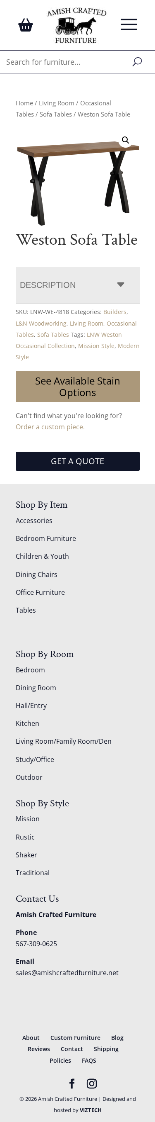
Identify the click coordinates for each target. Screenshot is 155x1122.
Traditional (33, 872)
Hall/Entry (31, 705)
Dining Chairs (36, 574)
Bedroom (30, 669)
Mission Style (96, 346)
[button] (125, 140)
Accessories (34, 520)
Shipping (106, 1049)
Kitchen (27, 723)
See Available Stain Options (77, 386)
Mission (28, 818)
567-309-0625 (36, 943)
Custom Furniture (75, 1038)
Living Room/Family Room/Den (64, 741)
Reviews (39, 1049)
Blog (117, 1038)
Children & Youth (42, 556)
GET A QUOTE (77, 461)
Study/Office (35, 759)
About (31, 1038)
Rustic (25, 837)
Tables (26, 610)
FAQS (89, 1060)
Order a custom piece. (50, 426)
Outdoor (29, 777)
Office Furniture (40, 592)
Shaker (26, 854)
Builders (114, 312)
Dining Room (36, 687)
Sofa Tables (56, 114)
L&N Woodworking (41, 323)
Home (24, 103)
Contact (72, 1049)
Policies (60, 1060)
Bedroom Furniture (46, 538)
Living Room (56, 103)
